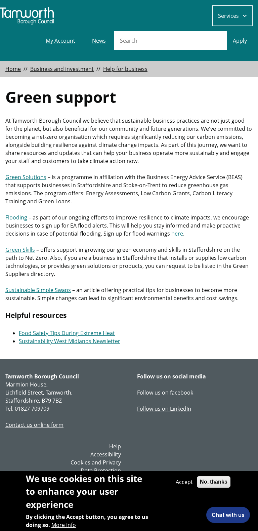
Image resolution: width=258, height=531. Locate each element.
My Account (60, 40)
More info (63, 525)
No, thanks (213, 482)
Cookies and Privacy (96, 462)
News (99, 40)
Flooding (16, 217)
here (177, 233)
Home (13, 69)
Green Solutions (25, 177)
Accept (184, 482)
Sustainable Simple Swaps (38, 290)
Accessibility (105, 454)
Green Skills (20, 249)
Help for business (125, 69)
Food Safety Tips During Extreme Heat (67, 333)
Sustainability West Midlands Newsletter (69, 341)
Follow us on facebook (165, 392)
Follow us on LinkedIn (164, 408)
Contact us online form (34, 424)
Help (115, 446)
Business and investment (62, 69)
